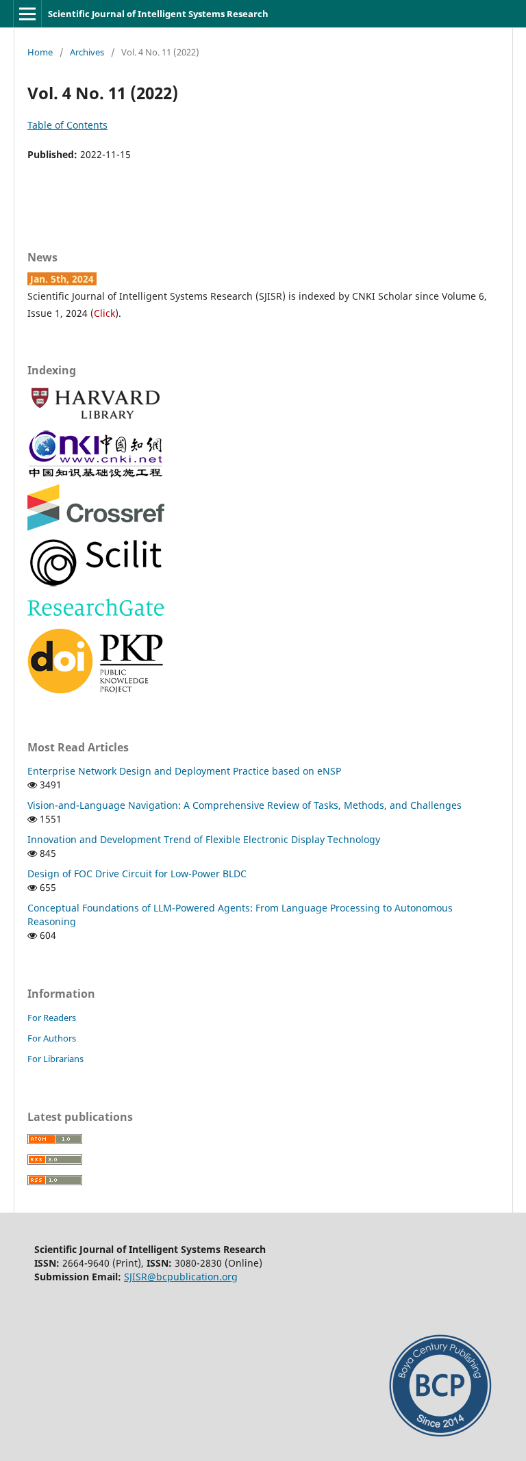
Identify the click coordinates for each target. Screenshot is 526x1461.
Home (40, 52)
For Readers (51, 1017)
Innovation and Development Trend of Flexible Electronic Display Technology (203, 839)
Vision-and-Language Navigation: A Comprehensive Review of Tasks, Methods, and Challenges (244, 805)
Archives (87, 52)
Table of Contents (67, 124)
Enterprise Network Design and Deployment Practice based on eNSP (184, 770)
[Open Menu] (27, 13)
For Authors (51, 1038)
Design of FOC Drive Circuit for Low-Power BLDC (137, 873)
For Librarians (55, 1058)
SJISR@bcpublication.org (181, 1276)
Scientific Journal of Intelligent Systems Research (158, 14)
